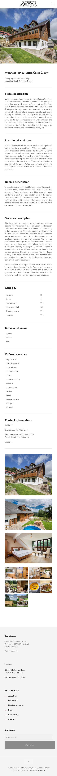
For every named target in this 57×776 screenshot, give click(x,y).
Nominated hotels (16, 705)
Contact (12, 719)
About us (12, 696)
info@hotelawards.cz (16, 670)
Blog (10, 710)
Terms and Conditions (16, 677)
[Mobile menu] (53, 4)
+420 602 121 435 (15, 672)
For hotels (12, 700)
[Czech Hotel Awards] (28, 4)
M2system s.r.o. (38, 770)
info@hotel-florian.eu (20, 437)
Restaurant (13, 714)
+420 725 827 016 (26, 434)
